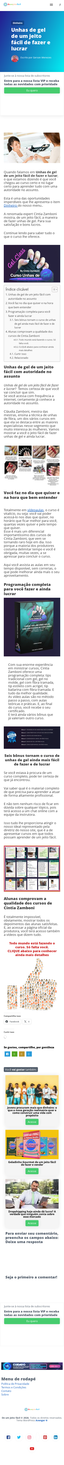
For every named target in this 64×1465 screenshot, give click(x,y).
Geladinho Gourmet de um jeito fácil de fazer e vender (32, 1163)
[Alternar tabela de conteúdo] (53, 289)
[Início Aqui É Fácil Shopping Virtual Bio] (32, 5)
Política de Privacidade (15, 1384)
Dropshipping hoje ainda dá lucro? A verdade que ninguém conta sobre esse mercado (32, 1214)
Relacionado (21, 357)
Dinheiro (17, 22)
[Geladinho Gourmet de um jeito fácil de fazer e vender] (32, 1158)
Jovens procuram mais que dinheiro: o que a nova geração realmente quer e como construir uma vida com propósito (32, 1111)
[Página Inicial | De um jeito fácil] (12, 5)
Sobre (5, 1394)
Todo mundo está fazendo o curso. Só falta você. (37, 341)
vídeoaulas (35, 510)
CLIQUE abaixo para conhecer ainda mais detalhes (36, 348)
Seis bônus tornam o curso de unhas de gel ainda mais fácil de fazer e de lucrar (35, 323)
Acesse (32, 1122)
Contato (6, 1391)
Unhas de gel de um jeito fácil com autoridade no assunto (29, 296)
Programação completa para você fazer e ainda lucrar (29, 314)
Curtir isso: (20, 353)
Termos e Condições (13, 1387)
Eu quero (32, 90)
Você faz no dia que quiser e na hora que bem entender (30, 305)
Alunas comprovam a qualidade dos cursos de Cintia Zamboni (30, 334)
